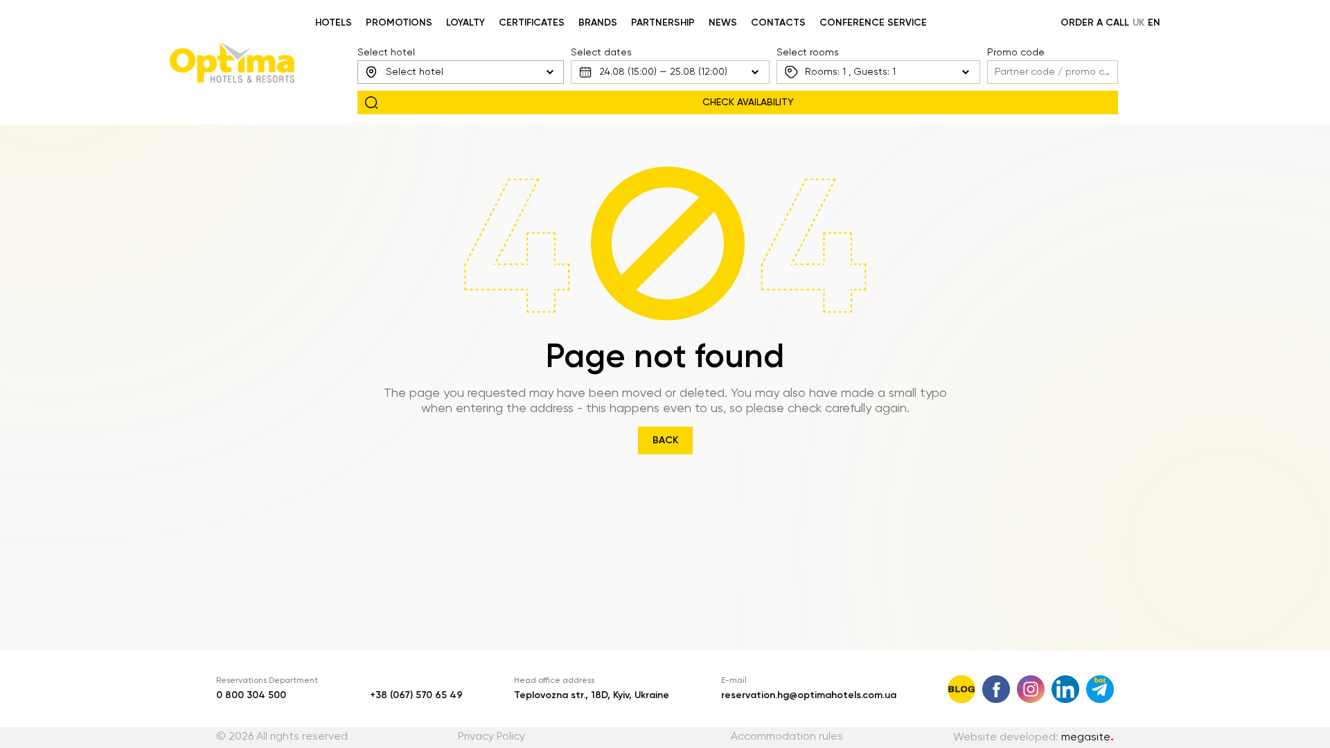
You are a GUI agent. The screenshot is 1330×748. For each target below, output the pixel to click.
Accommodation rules (787, 736)
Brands (597, 23)
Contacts (778, 23)
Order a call (1095, 23)
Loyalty (465, 23)
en (1154, 23)
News (723, 23)
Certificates (532, 23)
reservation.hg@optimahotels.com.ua (808, 695)
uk (1138, 23)
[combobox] (460, 72)
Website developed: (1033, 737)
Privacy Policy (491, 736)
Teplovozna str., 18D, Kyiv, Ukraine (591, 695)
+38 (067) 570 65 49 (416, 695)
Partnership (663, 23)
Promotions (399, 23)
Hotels (333, 23)
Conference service (873, 23)
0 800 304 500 (251, 695)
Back (665, 440)
